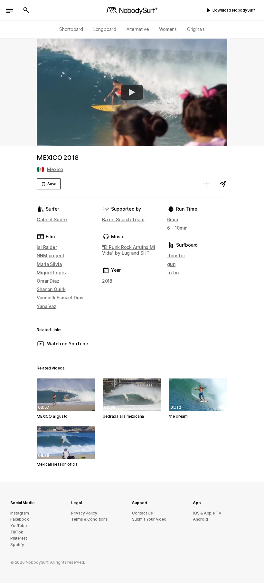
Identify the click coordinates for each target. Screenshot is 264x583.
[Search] (26, 10)
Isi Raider (47, 247)
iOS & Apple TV (207, 513)
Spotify (17, 544)
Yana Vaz (46, 306)
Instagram (19, 513)
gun (171, 264)
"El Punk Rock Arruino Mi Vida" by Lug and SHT (128, 250)
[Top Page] (132, 10)
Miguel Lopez (52, 272)
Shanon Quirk (51, 289)
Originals (196, 29)
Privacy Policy (84, 513)
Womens (168, 29)
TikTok (16, 532)
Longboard (104, 29)
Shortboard (71, 29)
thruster (176, 255)
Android (200, 519)
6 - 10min (177, 228)
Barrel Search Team (123, 219)
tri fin (172, 272)
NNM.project (50, 255)
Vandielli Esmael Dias (60, 297)
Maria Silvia (49, 264)
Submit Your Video (149, 519)
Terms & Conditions (89, 519)
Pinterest (18, 538)
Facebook (19, 519)
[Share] (222, 183)
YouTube (18, 525)
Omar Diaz (48, 281)
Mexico (55, 169)
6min (172, 219)
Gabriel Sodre (52, 219)
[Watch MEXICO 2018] (132, 92)
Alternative (138, 29)
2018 (107, 281)
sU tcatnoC (142, 513)
